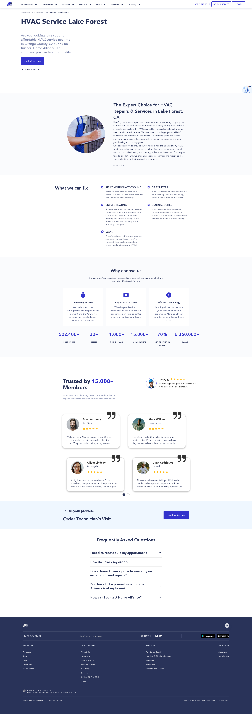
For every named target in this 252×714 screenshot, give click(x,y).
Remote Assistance (155, 669)
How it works (87, 660)
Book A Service (32, 61)
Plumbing (150, 660)
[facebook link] (152, 636)
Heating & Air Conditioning (159, 656)
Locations (27, 664)
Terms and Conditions (33, 701)
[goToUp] (227, 625)
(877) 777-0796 (202, 4)
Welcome (27, 652)
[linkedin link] (160, 636)
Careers (84, 673)
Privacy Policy (55, 701)
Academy (85, 669)
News (83, 681)
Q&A (25, 660)
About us (85, 652)
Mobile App (224, 656)
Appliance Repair (154, 652)
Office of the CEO (90, 677)
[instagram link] (156, 636)
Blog (25, 656)
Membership (28, 669)
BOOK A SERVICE (221, 4)
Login (239, 4)
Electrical (150, 664)
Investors (85, 656)
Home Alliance (27, 12)
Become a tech (88, 664)
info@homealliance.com (91, 636)
